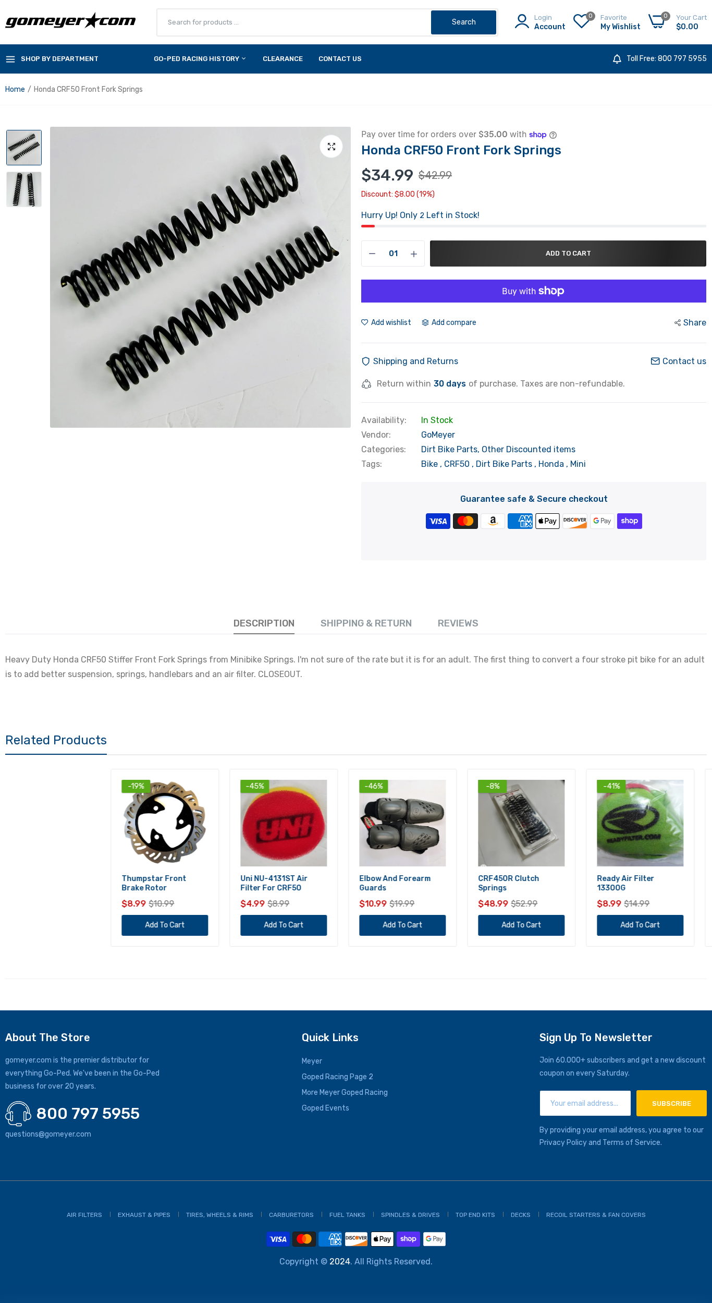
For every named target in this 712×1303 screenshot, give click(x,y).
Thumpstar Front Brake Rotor (48, 883)
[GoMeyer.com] (70, 22)
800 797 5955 (88, 1113)
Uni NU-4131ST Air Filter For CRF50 (168, 883)
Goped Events (325, 1108)
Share (694, 323)
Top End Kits (475, 1214)
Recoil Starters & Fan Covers (596, 1214)
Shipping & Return (366, 623)
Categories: (383, 449)
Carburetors (291, 1214)
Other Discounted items (528, 449)
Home (15, 89)
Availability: (384, 420)
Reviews (458, 623)
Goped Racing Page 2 (337, 1076)
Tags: (371, 464)
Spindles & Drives (410, 1214)
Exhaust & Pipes (144, 1214)
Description (264, 623)
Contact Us (340, 59)
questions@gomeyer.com (48, 1134)
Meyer (312, 1061)
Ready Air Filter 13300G (520, 883)
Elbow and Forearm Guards (289, 883)
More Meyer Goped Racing (345, 1092)
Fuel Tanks (347, 1214)
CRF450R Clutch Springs (403, 883)
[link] (93, 789)
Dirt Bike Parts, (451, 449)
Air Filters (84, 1214)
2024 (339, 1261)
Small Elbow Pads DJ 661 (647, 883)
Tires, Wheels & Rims (219, 1214)
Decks (521, 1214)
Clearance (283, 59)
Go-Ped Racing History (197, 59)
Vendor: (376, 435)
